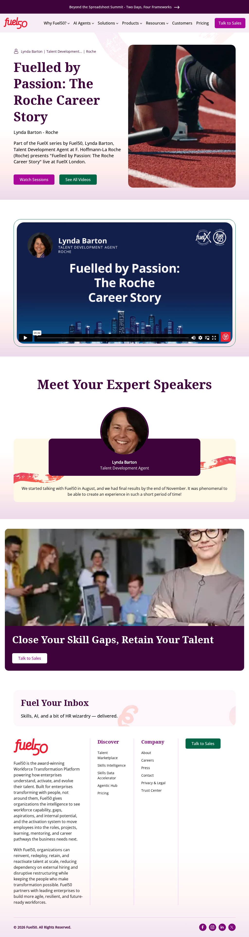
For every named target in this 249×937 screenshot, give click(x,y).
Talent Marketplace (108, 755)
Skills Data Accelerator (107, 775)
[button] (21, 22)
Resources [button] (155, 23)
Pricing (103, 793)
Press (145, 767)
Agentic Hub (107, 785)
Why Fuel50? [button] (55, 23)
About (146, 752)
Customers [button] (182, 23)
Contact (147, 775)
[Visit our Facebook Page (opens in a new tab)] (202, 927)
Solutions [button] (106, 23)
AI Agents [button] (82, 23)
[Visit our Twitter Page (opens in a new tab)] (232, 927)
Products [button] (130, 23)
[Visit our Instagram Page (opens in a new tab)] (212, 927)
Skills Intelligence (112, 765)
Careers (147, 760)
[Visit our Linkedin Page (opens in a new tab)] (222, 927)
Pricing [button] (202, 23)
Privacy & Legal (153, 783)
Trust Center (151, 790)
